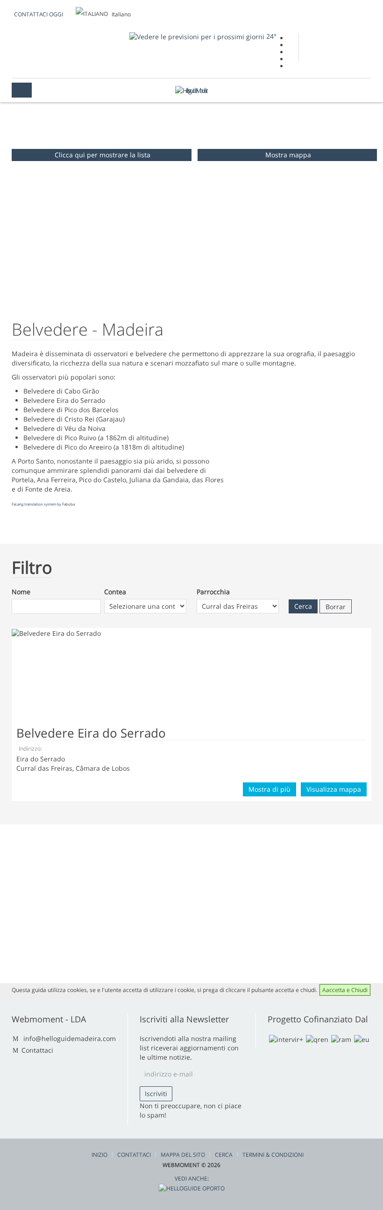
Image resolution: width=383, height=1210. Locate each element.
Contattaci (37, 1050)
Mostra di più (269, 789)
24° (270, 36)
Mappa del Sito (183, 1155)
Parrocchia (213, 591)
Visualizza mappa (333, 789)
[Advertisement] (299, 433)
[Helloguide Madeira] (191, 90)
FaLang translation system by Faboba (43, 504)
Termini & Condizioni (273, 1155)
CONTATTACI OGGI (38, 14)
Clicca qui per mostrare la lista (102, 154)
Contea (115, 591)
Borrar (336, 606)
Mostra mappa (288, 154)
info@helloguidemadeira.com (69, 1038)
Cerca (224, 1155)
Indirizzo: (30, 748)
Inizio (99, 1155)
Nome (21, 591)
